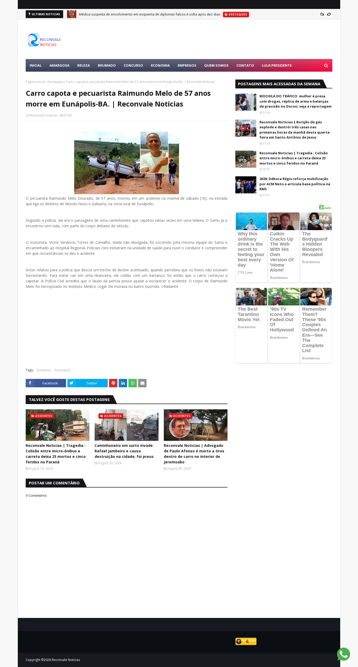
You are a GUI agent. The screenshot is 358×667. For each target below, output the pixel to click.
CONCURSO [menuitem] (133, 65)
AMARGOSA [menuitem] (59, 65)
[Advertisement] (237, 39)
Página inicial (35, 82)
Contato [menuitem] (245, 65)
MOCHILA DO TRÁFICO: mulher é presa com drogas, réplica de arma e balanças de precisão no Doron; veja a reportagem (295, 101)
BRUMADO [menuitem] (107, 65)
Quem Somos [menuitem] (216, 65)
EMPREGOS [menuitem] (187, 65)
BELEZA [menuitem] (83, 65)
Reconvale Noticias (43, 115)
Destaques (55, 82)
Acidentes (44, 370)
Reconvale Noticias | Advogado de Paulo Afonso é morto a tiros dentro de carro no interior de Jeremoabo (194, 453)
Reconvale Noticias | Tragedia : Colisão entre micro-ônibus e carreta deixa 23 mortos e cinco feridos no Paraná (56, 453)
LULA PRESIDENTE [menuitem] (277, 65)
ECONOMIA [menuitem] (160, 65)
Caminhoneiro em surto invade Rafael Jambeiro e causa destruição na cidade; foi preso (124, 451)
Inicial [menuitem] (36, 65)
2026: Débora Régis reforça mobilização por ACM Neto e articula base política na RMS (294, 183)
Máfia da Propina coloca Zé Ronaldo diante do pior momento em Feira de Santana (144, 15)
